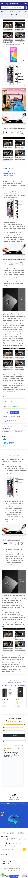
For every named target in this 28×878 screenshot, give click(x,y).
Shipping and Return (14, 455)
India (23, 868)
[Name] (24, 849)
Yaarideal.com (17, 868)
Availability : (7, 406)
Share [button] (4, 421)
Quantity (5, 410)
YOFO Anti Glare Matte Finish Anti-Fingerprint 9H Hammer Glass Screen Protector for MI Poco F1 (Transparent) (20, 685)
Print (19, 416)
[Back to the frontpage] (14, 16)
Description (14, 452)
